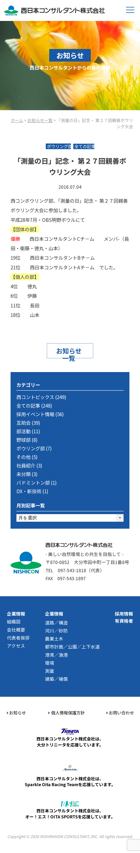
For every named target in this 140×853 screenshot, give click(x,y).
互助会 (23, 422)
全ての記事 (28, 405)
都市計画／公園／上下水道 (72, 646)
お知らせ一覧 (39, 120)
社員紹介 (25, 465)
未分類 (23, 474)
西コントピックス (35, 397)
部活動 (23, 431)
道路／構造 (56, 622)
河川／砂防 (56, 630)
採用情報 (124, 613)
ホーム (17, 120)
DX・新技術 (28, 491)
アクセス (16, 645)
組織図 (14, 621)
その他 (23, 456)
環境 (49, 662)
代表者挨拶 (18, 637)
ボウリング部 (30, 448)
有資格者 (124, 620)
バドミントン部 (33, 482)
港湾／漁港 (56, 654)
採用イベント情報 (35, 414)
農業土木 (54, 638)
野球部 (23, 439)
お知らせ (17, 712)
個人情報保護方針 (68, 712)
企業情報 (16, 613)
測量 (49, 670)
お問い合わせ (121, 712)
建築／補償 (56, 678)
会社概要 (16, 629)
